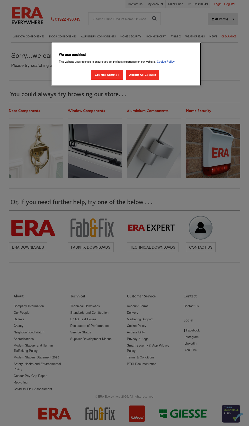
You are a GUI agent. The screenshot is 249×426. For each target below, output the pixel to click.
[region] (126, 64)
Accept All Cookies (142, 75)
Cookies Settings (107, 75)
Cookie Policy (166, 61)
